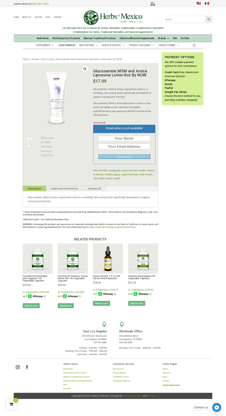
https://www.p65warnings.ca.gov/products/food (112, 227)
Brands (35, 59)
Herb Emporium (171, 385)
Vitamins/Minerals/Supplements (137, 38)
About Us (27, 17)
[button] (85, 69)
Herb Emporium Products (66, 38)
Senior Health (113, 178)
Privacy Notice (119, 372)
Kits (175, 38)
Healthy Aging (112, 174)
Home (16, 17)
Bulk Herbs (43, 38)
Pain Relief (98, 178)
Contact (58, 17)
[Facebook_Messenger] (216, 407)
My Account (118, 368)
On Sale (185, 38)
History (38, 17)
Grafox (151, 395)
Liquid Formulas (129, 174)
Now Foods (47, 59)
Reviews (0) (94, 188)
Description (34, 188)
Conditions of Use (121, 376)
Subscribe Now (124, 156)
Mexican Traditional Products (100, 38)
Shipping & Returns (121, 380)
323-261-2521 (40, 3)
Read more (66, 305)
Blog (48, 17)
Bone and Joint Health (134, 170)
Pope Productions (132, 395)
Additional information (64, 188)
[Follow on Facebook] (27, 367)
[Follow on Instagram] (18, 367)
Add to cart (31, 305)
